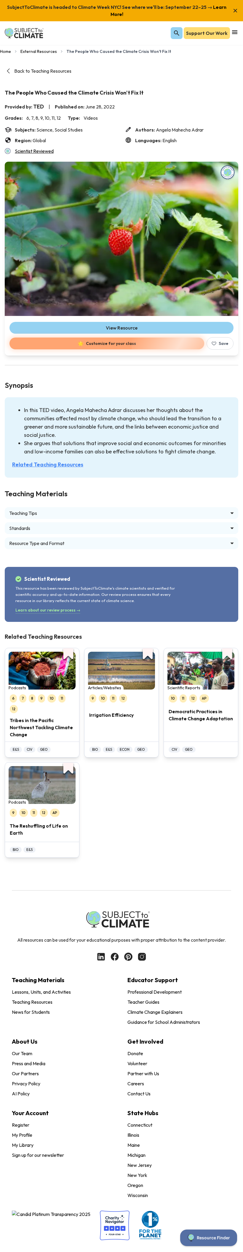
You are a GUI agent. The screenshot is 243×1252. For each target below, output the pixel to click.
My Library (22, 1145)
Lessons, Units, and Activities (41, 992)
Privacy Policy (26, 1083)
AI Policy (21, 1094)
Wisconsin (137, 1195)
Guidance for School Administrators (163, 1022)
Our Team (22, 1053)
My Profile (22, 1135)
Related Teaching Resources (47, 464)
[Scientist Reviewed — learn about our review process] (227, 172)
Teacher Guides (143, 1002)
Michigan (136, 1155)
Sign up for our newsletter (38, 1155)
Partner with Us (143, 1073)
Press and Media (28, 1063)
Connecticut (139, 1125)
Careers (135, 1083)
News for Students (31, 1012)
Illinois (133, 1135)
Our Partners (25, 1073)
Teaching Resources (32, 1002)
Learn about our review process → (47, 610)
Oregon (135, 1185)
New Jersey (139, 1165)
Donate (135, 1053)
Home (5, 51)
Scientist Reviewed (34, 151)
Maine (133, 1145)
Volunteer (137, 1063)
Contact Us (139, 1094)
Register (20, 1125)
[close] (235, 10)
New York (137, 1175)
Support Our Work (207, 33)
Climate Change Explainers (155, 1012)
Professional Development (154, 992)
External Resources (38, 51)
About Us (24, 1041)
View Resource (122, 328)
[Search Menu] (177, 33)
